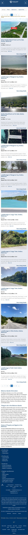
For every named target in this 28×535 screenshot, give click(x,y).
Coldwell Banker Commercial (7, 480)
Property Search (5, 453)
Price (8, 9)
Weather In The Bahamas (7, 468)
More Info (10, 51)
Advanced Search (10, 484)
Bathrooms (14, 9)
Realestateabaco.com (13, 491)
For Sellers (5, 456)
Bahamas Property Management (8, 478)
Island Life (4, 463)
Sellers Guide (4, 459)
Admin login (9, 513)
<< (2, 15)
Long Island (4, 529)
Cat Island (20, 525)
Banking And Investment (6, 466)
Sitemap (14, 533)
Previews (4, 477)
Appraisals (4, 475)
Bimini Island (9, 525)
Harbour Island (18, 527)
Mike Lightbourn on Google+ (7, 481)
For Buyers (5, 450)
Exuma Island (12, 527)
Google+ (19, 513)
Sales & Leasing (5, 474)
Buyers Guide (4, 451)
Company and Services (8, 471)
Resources (14, 513)
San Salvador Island (21, 529)
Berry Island (15, 525)
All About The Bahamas (6, 465)
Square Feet (21, 9)
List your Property (5, 457)
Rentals (11, 486)
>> (18, 15)
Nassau (8, 529)
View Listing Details (21, 54)
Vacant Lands (16, 486)
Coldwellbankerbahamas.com (17, 489)
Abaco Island (4, 525)
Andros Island (14, 530)
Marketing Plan (5, 460)
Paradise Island (14, 529)
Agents (3, 472)
